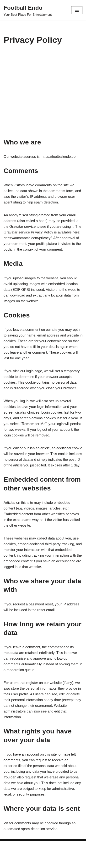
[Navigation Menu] (76, 10)
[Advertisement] (43, 95)
